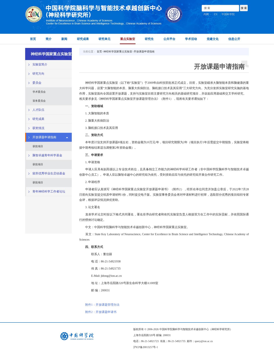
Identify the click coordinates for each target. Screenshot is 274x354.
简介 (49, 38)
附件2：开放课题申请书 (100, 312)
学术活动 (191, 38)
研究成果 (83, 38)
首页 (33, 38)
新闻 (64, 38)
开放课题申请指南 (144, 51)
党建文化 (213, 38)
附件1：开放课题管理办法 (102, 304)
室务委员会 (39, 100)
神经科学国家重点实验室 (117, 51)
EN (215, 14)
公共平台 (169, 38)
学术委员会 (39, 91)
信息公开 (234, 38)
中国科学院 (228, 14)
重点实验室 (127, 38)
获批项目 (38, 146)
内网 (206, 14)
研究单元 (105, 38)
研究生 (149, 38)
